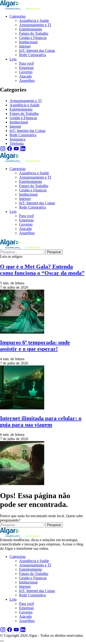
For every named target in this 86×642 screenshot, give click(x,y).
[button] (2, 641)
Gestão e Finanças (23, 118)
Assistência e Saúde (24, 105)
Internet (15, 126)
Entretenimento (21, 109)
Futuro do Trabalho (24, 114)
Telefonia (17, 143)
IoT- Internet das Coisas (27, 131)
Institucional (19, 122)
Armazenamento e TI (26, 101)
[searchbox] (22, 251)
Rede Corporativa (23, 135)
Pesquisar (54, 252)
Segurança (17, 139)
